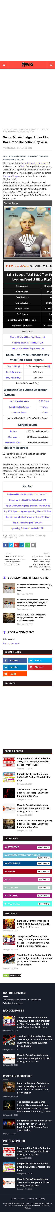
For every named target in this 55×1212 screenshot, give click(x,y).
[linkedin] (15, 667)
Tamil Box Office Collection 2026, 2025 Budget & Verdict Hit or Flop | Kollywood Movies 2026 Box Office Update (34, 960)
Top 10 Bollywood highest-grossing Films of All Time (27, 511)
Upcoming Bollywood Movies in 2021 (27, 528)
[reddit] (15, 673)
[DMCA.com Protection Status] (12, 976)
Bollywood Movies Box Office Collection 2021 (27, 494)
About (21, 1199)
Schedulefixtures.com (12, 1003)
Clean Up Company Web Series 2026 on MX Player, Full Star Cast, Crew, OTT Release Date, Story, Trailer (33, 1088)
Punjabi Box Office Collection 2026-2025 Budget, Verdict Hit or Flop (34, 777)
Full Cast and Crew (17, 266)
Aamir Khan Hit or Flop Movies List (27, 342)
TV (25, 879)
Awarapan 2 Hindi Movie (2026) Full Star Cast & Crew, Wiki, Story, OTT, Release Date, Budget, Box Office (32, 603)
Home (5, 129)
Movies (25, 871)
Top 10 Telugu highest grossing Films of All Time (27, 517)
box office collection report (34, 163)
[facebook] (15, 660)
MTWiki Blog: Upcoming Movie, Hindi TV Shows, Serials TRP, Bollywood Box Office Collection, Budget (28, 1205)
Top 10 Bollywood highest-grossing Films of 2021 (27, 505)
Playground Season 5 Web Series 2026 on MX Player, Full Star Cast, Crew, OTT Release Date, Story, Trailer (34, 1125)
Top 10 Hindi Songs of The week (27, 522)
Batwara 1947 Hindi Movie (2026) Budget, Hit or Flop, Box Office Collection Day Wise (31, 618)
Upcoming (25, 895)
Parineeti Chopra (17, 129)
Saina (23, 166)
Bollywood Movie (16, 535)
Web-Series (25, 904)
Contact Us (32, 1199)
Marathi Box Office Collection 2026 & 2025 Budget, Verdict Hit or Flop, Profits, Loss (33, 808)
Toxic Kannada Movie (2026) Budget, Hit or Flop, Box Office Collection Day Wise (33, 792)
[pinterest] (40, 667)
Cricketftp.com (34, 999)
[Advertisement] (27, 30)
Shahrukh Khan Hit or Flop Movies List (27, 337)
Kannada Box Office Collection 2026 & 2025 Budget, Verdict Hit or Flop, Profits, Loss (33, 924)
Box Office (30, 535)
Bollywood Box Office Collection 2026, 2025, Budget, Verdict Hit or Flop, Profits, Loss (34, 761)
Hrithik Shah (10, 148)
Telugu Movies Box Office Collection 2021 (27, 500)
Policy (42, 1199)
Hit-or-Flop (40, 535)
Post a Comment (11, 643)
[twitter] (40, 660)
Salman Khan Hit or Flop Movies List (27, 348)
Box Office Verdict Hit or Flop (25, 856)
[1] (48, 366)
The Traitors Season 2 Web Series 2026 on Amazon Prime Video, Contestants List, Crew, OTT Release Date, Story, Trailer (34, 1107)
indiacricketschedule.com (14, 999)
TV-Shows (25, 887)
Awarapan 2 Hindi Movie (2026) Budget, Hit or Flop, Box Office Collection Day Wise (34, 588)
